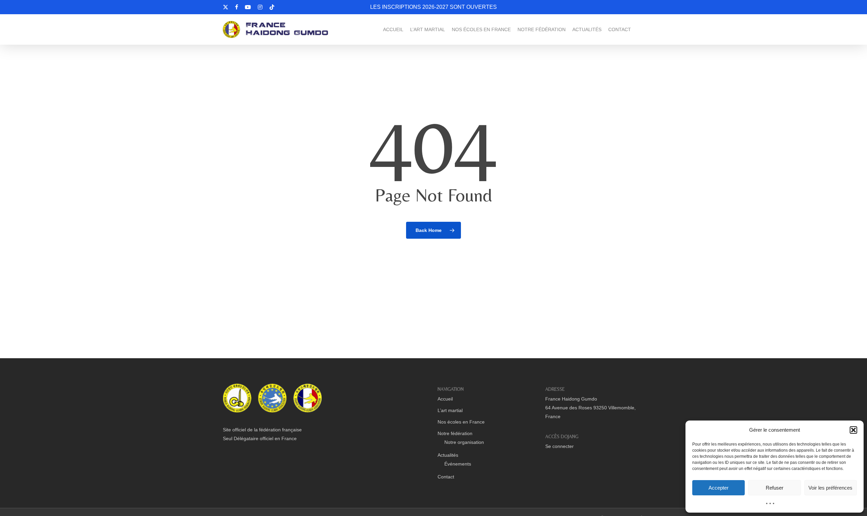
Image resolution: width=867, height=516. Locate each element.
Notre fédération (455, 433)
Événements (457, 464)
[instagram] (260, 7)
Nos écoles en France (461, 422)
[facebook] (236, 7)
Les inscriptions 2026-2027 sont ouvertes (433, 7)
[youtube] (248, 7)
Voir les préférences (830, 488)
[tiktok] (272, 7)
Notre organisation (464, 442)
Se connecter (559, 446)
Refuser (774, 488)
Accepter (718, 488)
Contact (446, 476)
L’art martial (450, 410)
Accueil (445, 399)
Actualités (448, 455)
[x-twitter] (225, 7)
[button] (853, 430)
